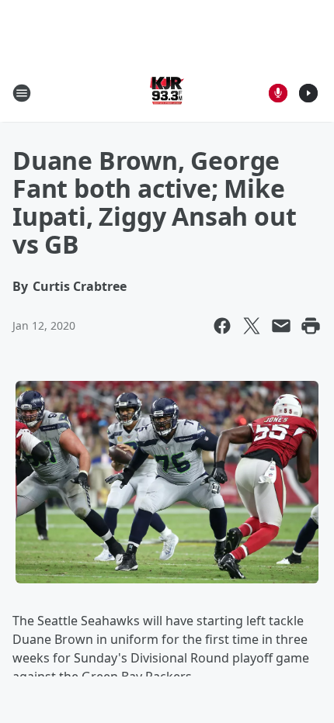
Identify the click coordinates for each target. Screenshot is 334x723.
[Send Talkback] (278, 93)
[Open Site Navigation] (21, 93)
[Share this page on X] (252, 326)
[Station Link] (167, 92)
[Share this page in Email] (281, 326)
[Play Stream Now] (308, 93)
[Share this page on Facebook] (222, 326)
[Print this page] (311, 326)
